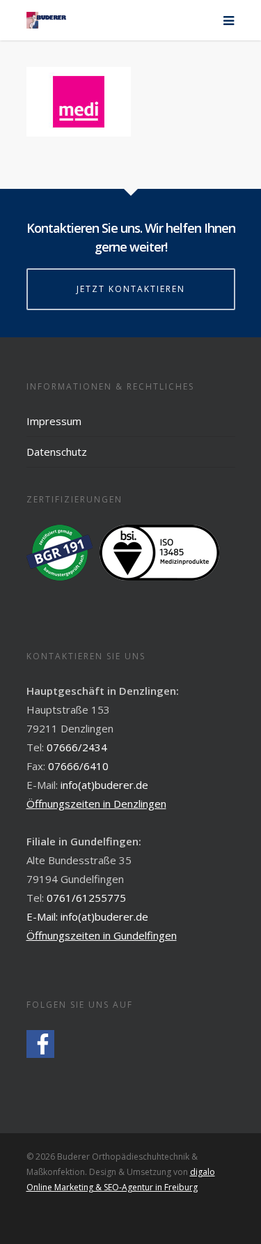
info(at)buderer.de (104, 785)
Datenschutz (56, 452)
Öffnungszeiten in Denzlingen (96, 804)
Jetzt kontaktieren (131, 289)
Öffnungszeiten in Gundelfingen (101, 935)
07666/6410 (78, 766)
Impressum (53, 421)
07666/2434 (77, 747)
